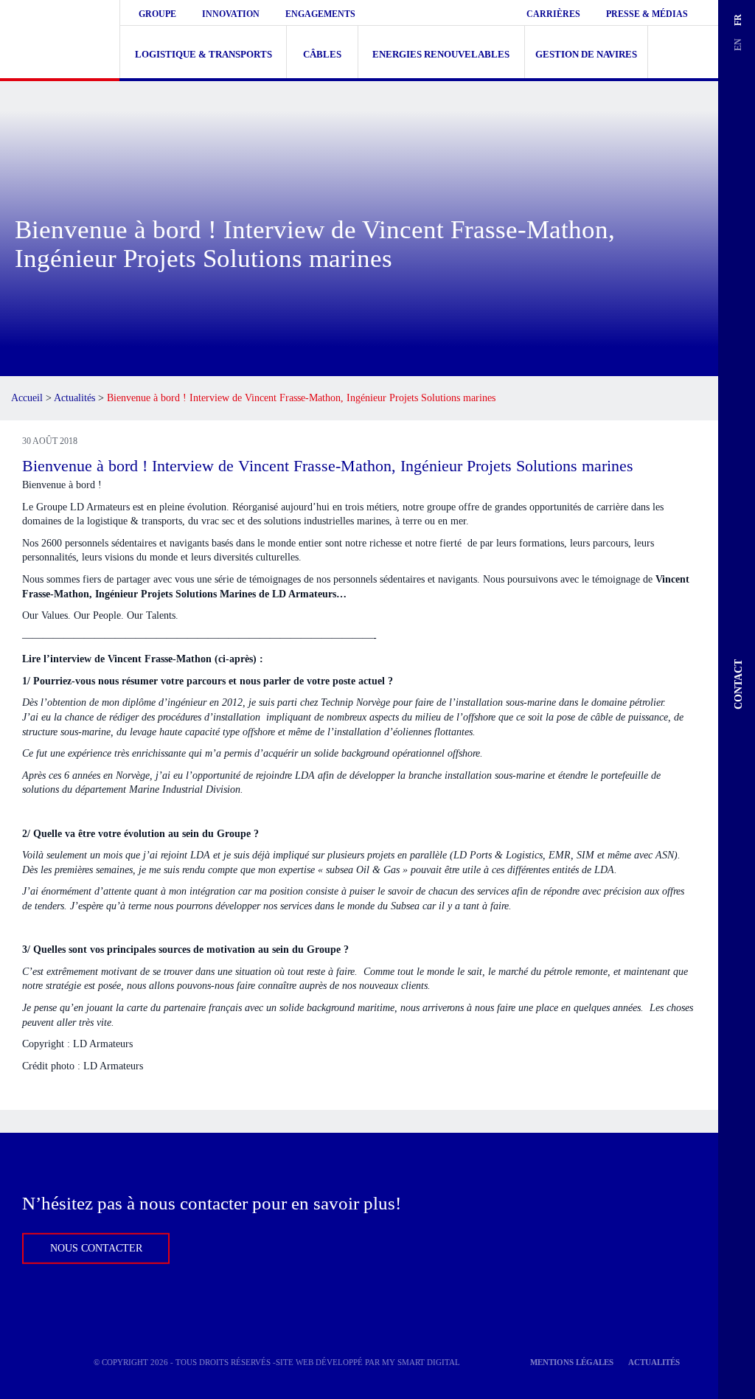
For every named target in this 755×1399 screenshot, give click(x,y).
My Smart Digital (421, 1362)
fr (737, 20)
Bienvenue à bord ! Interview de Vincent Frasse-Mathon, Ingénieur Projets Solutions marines (327, 466)
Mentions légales (571, 1362)
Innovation (231, 14)
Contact (738, 684)
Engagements (320, 14)
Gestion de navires (586, 54)
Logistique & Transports (203, 54)
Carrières (553, 14)
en (737, 44)
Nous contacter (96, 1248)
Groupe (157, 14)
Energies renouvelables (440, 54)
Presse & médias (647, 14)
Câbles (322, 54)
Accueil (27, 397)
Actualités (74, 397)
